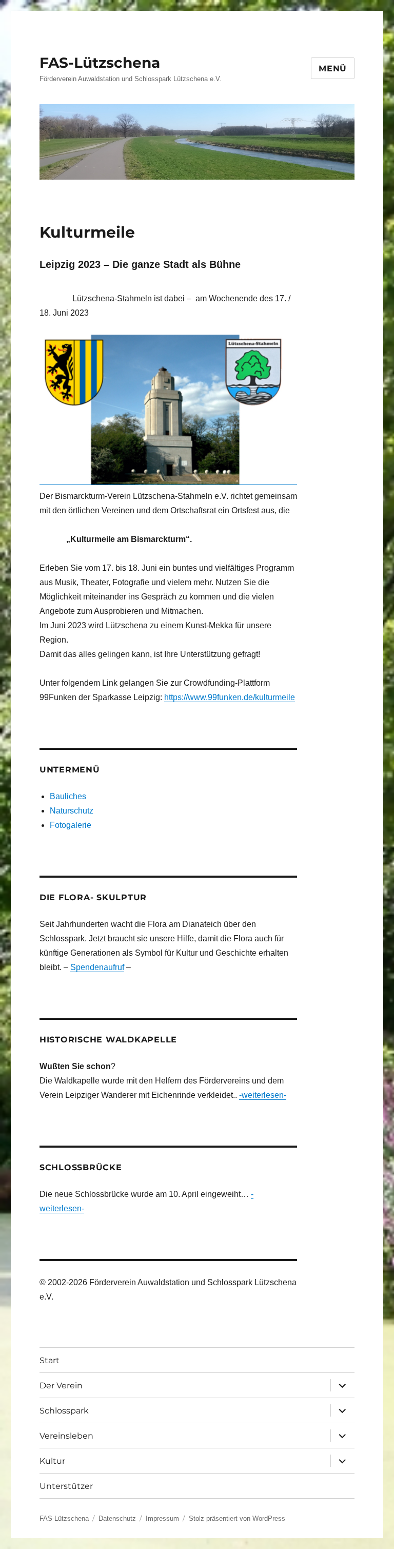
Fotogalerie (70, 825)
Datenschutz (117, 1518)
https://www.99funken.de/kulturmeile (229, 697)
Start (50, 1360)
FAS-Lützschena (100, 62)
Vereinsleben (66, 1436)
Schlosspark (64, 1411)
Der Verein (61, 1385)
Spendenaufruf (97, 967)
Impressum (162, 1518)
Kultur (52, 1461)
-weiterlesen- (262, 1095)
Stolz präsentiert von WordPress (237, 1518)
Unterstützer (66, 1486)
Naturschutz (71, 810)
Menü (333, 68)
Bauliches (68, 796)
